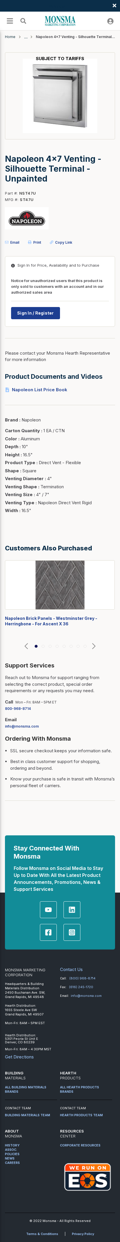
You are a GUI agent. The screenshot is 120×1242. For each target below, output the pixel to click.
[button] (26, 646)
